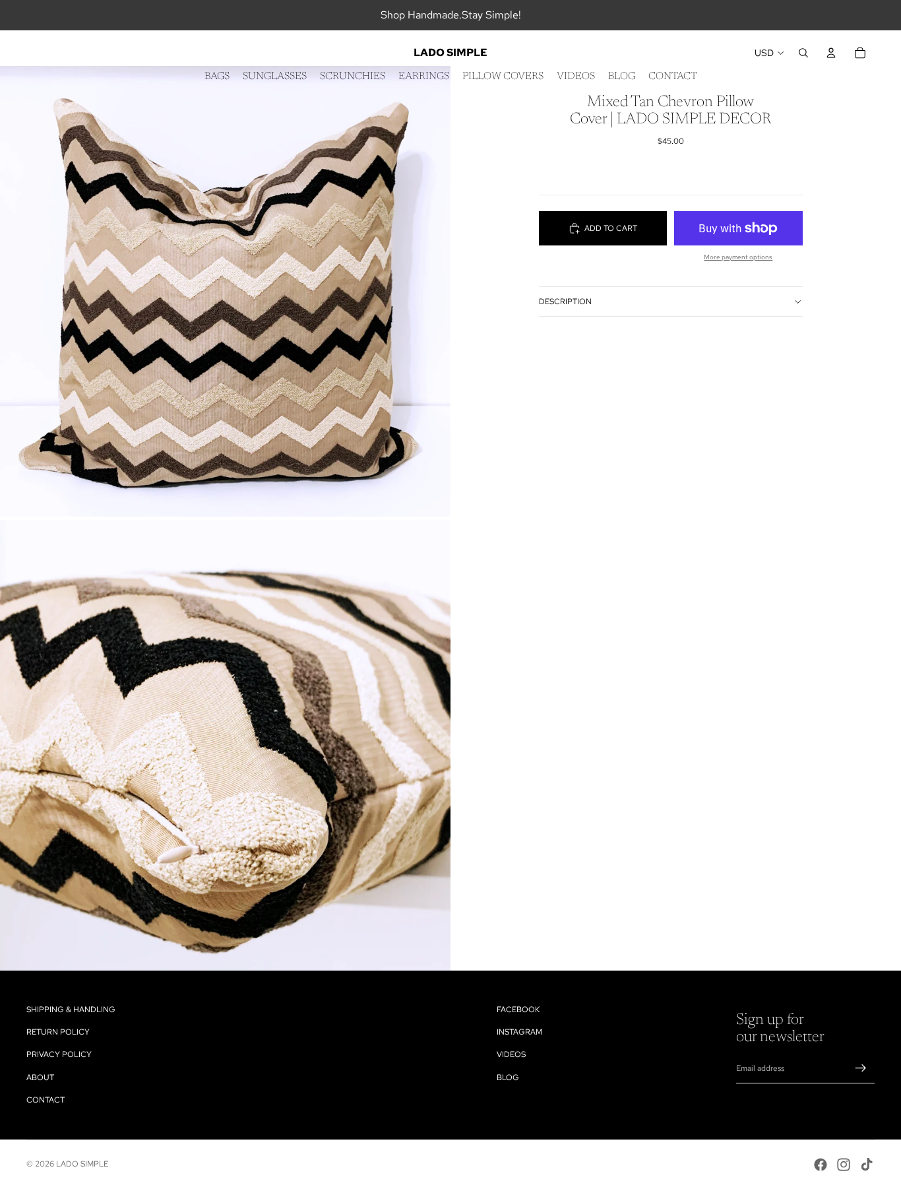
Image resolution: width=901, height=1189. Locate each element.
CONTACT (45, 1100)
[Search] (803, 52)
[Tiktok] (867, 1165)
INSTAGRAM (519, 1032)
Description (565, 301)
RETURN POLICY (58, 1032)
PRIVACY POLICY (59, 1054)
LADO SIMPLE (82, 1164)
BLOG (508, 1077)
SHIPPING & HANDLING (70, 1009)
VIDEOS (511, 1054)
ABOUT (40, 1077)
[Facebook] (820, 1165)
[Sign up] (861, 1068)
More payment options (738, 257)
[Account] (831, 52)
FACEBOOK (518, 1009)
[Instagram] (844, 1165)
